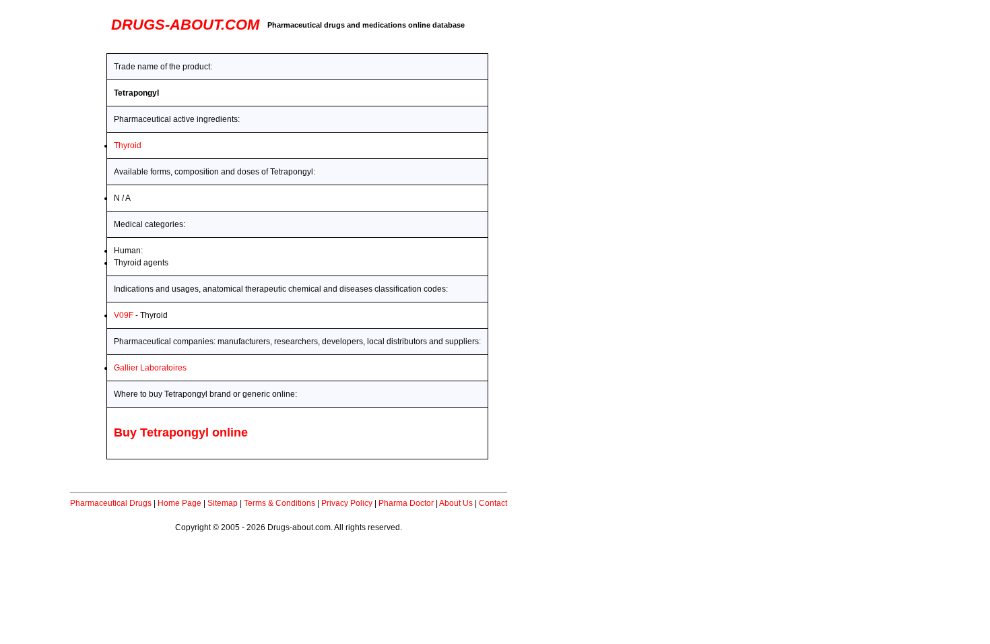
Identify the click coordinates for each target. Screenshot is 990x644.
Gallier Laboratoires (150, 368)
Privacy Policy (346, 503)
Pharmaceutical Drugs (111, 503)
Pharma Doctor (406, 503)
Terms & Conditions (279, 503)
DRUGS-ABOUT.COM (185, 24)
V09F (123, 315)
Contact (493, 503)
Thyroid (127, 145)
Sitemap (222, 503)
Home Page (179, 503)
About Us (456, 503)
